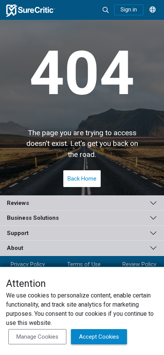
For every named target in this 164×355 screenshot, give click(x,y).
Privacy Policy (28, 264)
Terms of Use (84, 264)
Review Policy (139, 264)
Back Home (82, 178)
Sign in (129, 9)
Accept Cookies (99, 336)
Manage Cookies (37, 336)
